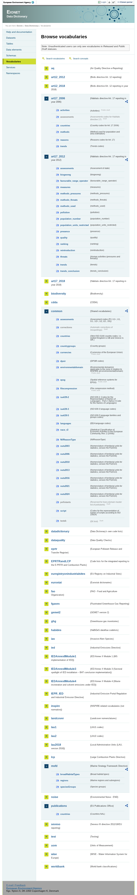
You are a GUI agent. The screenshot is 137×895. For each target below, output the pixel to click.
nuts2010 (65, 462)
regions (64, 780)
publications (59, 805)
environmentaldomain (71, 367)
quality (63, 237)
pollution (65, 212)
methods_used (68, 206)
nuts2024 (65, 494)
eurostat (56, 582)
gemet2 (55, 612)
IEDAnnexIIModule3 (63, 668)
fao (53, 591)
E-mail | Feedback (16, 885)
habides (56, 630)
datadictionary (60, 531)
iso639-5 (64, 415)
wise (54, 854)
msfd (54, 766)
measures (65, 187)
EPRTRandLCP (61, 561)
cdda (54, 302)
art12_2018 (58, 86)
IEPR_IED (57, 693)
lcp (53, 757)
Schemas (11, 55)
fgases (55, 603)
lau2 (53, 736)
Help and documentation (19, 32)
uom (54, 845)
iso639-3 (64, 409)
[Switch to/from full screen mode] (114, 2)
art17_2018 (58, 281)
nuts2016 (65, 478)
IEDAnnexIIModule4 (63, 681)
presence (65, 231)
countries (65, 125)
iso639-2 (64, 397)
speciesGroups (68, 787)
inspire (55, 706)
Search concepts (80, 59)
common (56, 311)
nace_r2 (64, 430)
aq (52, 68)
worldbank (57, 866)
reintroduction (67, 250)
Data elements (14, 49)
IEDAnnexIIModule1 (63, 656)
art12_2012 (58, 77)
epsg (62, 380)
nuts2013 (65, 470)
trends (63, 146)
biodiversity (58, 293)
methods (64, 132)
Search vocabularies (55, 59)
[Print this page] (110, 2)
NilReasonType (68, 439)
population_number (70, 219)
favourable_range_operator (74, 181)
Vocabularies (13, 61)
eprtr (54, 548)
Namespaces (13, 73)
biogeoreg (65, 174)
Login (103, 2)
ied (53, 647)
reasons (64, 140)
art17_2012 (58, 156)
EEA (20, 2)
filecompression (68, 388)
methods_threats (69, 200)
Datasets (11, 37)
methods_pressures (70, 193)
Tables (9, 43)
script (63, 511)
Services (10, 67)
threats (63, 256)
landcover (57, 718)
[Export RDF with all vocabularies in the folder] (126, 102)
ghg (53, 621)
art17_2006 (58, 98)
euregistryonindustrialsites (68, 573)
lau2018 (56, 744)
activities (65, 110)
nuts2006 (65, 454)
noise (54, 797)
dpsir (63, 361)
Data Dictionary (31, 26)
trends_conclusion (70, 271)
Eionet (19, 26)
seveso (55, 824)
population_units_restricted (74, 225)
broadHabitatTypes (70, 774)
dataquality (58, 540)
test (53, 836)
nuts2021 (65, 486)
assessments (67, 168)
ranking (64, 244)
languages (65, 423)
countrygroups (68, 346)
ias (53, 638)
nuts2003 (65, 446)
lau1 (53, 727)
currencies (65, 352)
